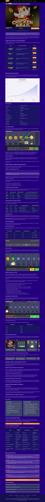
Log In (6, 3)
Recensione (34, 54)
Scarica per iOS (31, 423)
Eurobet (10, 64)
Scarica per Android (13, 423)
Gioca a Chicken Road (35, 28)
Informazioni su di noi (27, 495)
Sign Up (10, 3)
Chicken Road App (11, 495)
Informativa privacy (22, 495)
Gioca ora (34, 48)
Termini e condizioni (34, 495)
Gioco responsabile (16, 495)
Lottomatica (10, 59)
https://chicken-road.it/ (9, 498)
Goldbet (10, 69)
